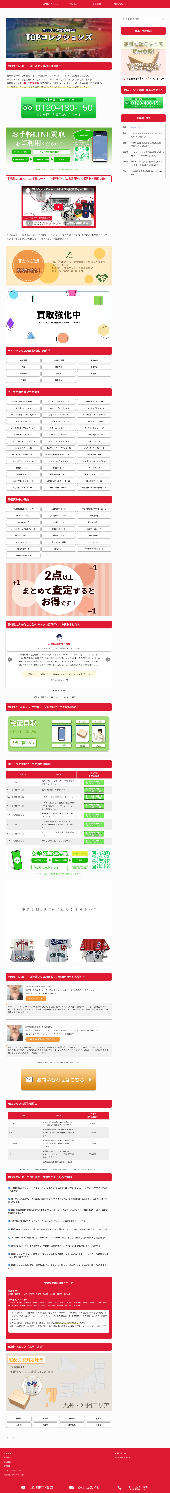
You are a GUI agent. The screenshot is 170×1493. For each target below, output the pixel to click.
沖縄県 (98, 1425)
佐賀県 (45, 1418)
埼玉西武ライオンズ (94, 481)
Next (108, 659)
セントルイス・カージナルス (23, 455)
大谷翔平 (94, 360)
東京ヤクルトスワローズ (94, 474)
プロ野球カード (59, 522)
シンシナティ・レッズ (23, 448)
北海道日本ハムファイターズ (58, 481)
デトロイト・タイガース (58, 415)
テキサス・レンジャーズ (94, 428)
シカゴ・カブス (94, 441)
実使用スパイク (59, 536)
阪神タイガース (59, 468)
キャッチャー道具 (59, 542)
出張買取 (7, 1466)
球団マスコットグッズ (23, 536)
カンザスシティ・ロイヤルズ (94, 415)
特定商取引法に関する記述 (14, 1475)
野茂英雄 (94, 367)
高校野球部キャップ (23, 555)
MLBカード (94, 516)
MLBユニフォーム (23, 516)
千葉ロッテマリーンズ (58, 488)
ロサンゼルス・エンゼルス (94, 421)
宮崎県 (45, 1425)
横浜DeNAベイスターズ (59, 474)
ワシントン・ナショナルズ (58, 441)
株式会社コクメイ (137, 127)
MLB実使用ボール (59, 509)
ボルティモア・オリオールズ (23, 402)
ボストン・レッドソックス (58, 402)
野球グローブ (94, 536)
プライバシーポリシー (12, 1470)
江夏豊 (23, 380)
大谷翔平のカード (94, 529)
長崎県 (72, 1418)
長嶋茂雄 (23, 374)
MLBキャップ (23, 522)
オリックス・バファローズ (23, 488)
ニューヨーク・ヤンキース (94, 402)
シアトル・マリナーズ (58, 428)
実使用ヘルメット (59, 529)
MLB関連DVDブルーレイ (23, 509)
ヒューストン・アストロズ (58, 421)
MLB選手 (23, 360)
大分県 (19, 1425)
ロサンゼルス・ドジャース (23, 461)
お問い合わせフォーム (123, 1458)
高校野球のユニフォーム (94, 549)
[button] (163, 19)
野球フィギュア (94, 522)
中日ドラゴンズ (94, 468)
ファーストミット (94, 542)
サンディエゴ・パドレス (58, 461)
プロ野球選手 (59, 360)
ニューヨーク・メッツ (94, 435)
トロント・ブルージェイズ (58, 408)
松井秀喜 (58, 367)
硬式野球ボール (23, 549)
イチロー (23, 367)
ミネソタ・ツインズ (23, 421)
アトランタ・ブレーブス (23, 435)
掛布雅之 (94, 374)
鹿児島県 (72, 1425)
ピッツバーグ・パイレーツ (94, 448)
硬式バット (58, 549)
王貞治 (58, 374)
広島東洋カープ (23, 474)
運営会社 (7, 1458)
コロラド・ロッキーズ (94, 455)
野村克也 (58, 380)
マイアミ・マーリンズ (58, 435)
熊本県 (98, 1418)
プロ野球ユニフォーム (58, 516)
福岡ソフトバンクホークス (23, 481)
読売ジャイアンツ (23, 468)
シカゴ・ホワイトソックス (94, 408)
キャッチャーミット (23, 542)
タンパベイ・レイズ (23, 408)
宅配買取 (7, 1462)
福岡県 (19, 1418)
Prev (10, 659)
